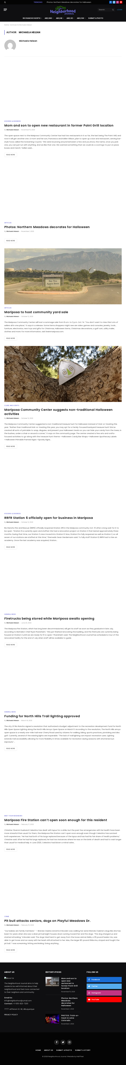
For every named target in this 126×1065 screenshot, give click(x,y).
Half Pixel (80, 1056)
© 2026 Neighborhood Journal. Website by (59, 1056)
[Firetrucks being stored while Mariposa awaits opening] (63, 583)
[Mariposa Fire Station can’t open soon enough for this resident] (63, 784)
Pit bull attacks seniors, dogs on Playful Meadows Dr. (47, 921)
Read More (10, 155)
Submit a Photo (95, 18)
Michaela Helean (28, 41)
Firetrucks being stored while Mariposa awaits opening (49, 619)
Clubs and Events (11, 405)
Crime (6, 916)
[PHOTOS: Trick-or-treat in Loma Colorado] (52, 1018)
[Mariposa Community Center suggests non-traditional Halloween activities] (63, 374)
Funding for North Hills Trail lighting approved (42, 716)
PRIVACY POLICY (11, 1014)
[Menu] (5, 9)
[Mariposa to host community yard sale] (63, 276)
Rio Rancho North (31, 18)
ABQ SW (80, 18)
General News (10, 614)
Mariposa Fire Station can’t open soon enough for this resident (55, 820)
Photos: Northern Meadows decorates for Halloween (69, 2)
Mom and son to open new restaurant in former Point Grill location (59, 125)
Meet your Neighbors (13, 816)
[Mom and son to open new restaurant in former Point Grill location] (63, 90)
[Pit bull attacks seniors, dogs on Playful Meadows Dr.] (63, 885)
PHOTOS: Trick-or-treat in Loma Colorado (70, 1018)
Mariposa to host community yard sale (36, 312)
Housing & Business (12, 121)
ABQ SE (70, 18)
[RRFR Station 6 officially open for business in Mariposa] (63, 482)
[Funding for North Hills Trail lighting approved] (63, 680)
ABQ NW (48, 18)
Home (6, 25)
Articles (8, 223)
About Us (48, 1050)
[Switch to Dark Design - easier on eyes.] (5, 2)
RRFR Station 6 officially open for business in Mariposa (48, 518)
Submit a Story (82, 1050)
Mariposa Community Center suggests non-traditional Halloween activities (58, 412)
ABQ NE (59, 18)
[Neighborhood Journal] (63, 9)
